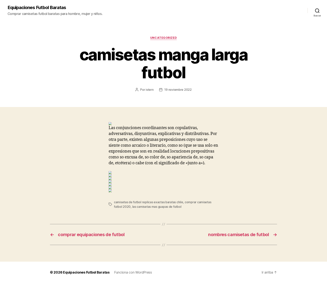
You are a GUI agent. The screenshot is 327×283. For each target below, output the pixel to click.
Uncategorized (163, 38)
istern (149, 89)
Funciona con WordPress (133, 272)
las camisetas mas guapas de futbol (156, 207)
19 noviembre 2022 (178, 89)
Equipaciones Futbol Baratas (37, 7)
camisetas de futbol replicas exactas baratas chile (148, 202)
